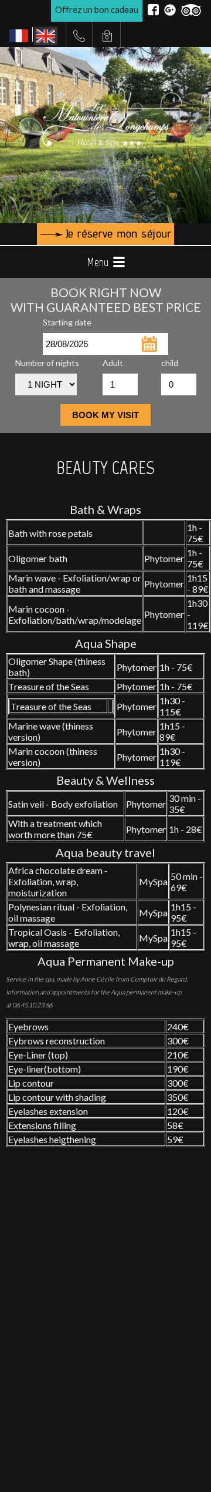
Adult (113, 363)
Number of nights (47, 363)
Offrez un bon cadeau (96, 9)
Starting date (67, 322)
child (169, 363)
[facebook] (153, 9)
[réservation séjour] (105, 234)
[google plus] (170, 10)
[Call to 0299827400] (79, 36)
